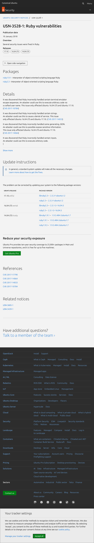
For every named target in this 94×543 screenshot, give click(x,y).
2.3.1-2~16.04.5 (57, 205)
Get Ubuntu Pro (12, 253)
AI (34, 468)
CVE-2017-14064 (11, 133)
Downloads (8, 448)
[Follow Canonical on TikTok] (67, 503)
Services (62, 395)
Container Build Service (44, 442)
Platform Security (41, 421)
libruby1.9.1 (44, 215)
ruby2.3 (6, 81)
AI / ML (6, 377)
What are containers (42, 439)
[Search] (83, 3)
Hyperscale (38, 406)
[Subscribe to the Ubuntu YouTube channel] (61, 503)
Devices (81, 463)
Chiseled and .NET (78, 439)
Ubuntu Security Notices (15, 18)
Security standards (76, 421)
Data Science (50, 377)
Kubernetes (8, 365)
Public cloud (65, 415)
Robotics (7, 383)
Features (37, 395)
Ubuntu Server (9, 406)
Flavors (63, 401)
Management (67, 389)
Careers (58, 492)
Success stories (50, 395)
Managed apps (40, 371)
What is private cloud (67, 412)
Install (36, 353)
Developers (53, 401)
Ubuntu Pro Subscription (44, 463)
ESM (53, 421)
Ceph (5, 359)
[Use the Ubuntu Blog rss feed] (74, 503)
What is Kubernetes (42, 365)
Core (60, 448)
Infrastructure (49, 468)
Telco (71, 482)
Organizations (40, 401)
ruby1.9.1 (7, 78)
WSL (53, 448)
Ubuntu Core (8, 395)
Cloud (5, 412)
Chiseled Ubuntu (61, 439)
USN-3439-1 (8, 309)
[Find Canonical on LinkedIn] (48, 503)
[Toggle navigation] (90, 10)
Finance (79, 482)
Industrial (50, 482)
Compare (58, 430)
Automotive (39, 482)
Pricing (69, 454)
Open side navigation (16, 63)
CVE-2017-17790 (10, 275)
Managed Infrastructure (67, 468)
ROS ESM (38, 383)
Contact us (9, 493)
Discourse (79, 454)
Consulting (62, 359)
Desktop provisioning (66, 463)
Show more (8, 150)
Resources (82, 365)
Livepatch (62, 421)
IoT (4, 389)
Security (6, 421)
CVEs (36, 424)
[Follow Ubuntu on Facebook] (42, 503)
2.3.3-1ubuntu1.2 (57, 196)
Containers (8, 439)
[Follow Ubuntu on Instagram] (55, 503)
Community (62, 383)
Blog (66, 492)
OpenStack (8, 353)
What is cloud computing (44, 412)
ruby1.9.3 (43, 225)
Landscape (7, 430)
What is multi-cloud (49, 415)
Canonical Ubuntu (9, 3)
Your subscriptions (41, 454)
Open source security (43, 472)
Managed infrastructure (13, 371)
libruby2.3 (43, 196)
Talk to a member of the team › (29, 335)
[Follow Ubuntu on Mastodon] (36, 503)
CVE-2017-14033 (55, 119)
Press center (39, 496)
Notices (44, 424)
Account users (58, 454)
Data (39, 468)
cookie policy (64, 529)
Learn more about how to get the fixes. (26, 172)
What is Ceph (39, 359)
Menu (89, 3)
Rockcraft (60, 442)
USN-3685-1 (8, 305)
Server (46, 448)
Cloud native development (45, 476)
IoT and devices (60, 472)
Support (44, 353)
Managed (52, 359)
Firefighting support (42, 457)
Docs (72, 359)
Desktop (37, 448)
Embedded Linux (52, 389)
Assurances (54, 424)
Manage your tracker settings (17, 536)
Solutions (7, 468)
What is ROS (49, 383)
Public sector (61, 482)
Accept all (39, 536)
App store (38, 389)
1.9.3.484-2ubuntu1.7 (61, 215)
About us (37, 492)
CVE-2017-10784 (11, 108)
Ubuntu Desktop (10, 401)
